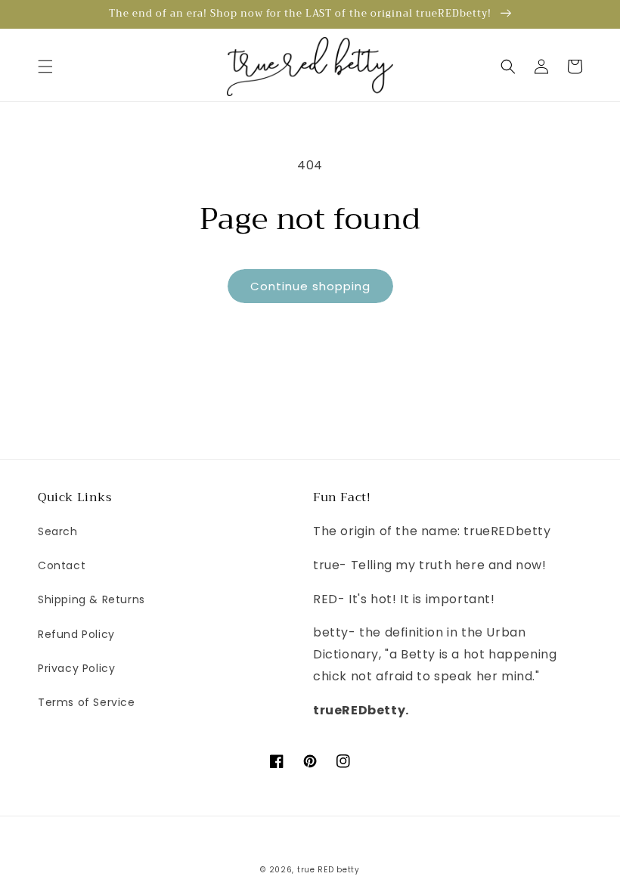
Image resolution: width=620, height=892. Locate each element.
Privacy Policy (76, 668)
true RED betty (328, 869)
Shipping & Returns (91, 599)
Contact (61, 565)
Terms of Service (86, 702)
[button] (45, 66)
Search (58, 531)
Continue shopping (310, 286)
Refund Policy (76, 634)
